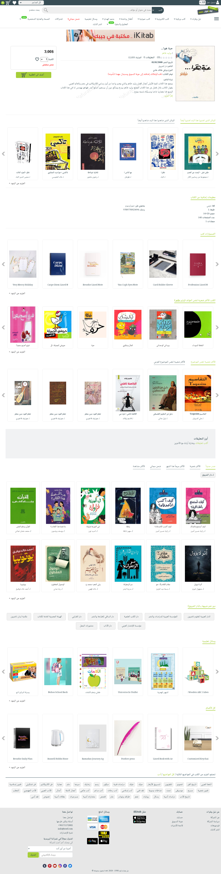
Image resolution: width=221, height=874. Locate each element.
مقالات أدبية (59, 797)
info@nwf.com (65, 829)
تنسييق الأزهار (154, 784)
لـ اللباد (163, 177)
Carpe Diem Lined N (58, 285)
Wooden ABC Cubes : (198, 692)
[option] (198, 153)
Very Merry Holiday (23, 285)
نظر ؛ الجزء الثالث (22, 172)
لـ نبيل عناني (162, 418)
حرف (140, 784)
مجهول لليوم (197, 589)
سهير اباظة (127, 531)
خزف (131, 784)
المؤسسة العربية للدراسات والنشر (163, 617)
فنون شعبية (203, 791)
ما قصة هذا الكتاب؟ (58, 527)
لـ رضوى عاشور (93, 177)
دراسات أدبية (169, 797)
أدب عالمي (84, 791)
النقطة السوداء (198, 345)
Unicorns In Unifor (128, 692)
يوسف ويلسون (57, 531)
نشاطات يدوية (155, 791)
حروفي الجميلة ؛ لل (58, 345)
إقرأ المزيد (168, 96)
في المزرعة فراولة (93, 527)
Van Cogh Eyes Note (128, 285)
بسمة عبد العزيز (162, 589)
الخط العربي (206, 784)
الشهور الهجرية (162, 692)
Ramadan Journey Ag (93, 759)
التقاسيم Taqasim (198, 414)
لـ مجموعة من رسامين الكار (198, 177)
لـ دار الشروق (208, 475)
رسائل (156, 797)
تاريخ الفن (191, 784)
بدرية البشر (127, 589)
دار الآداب (108, 626)
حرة (92, 345)
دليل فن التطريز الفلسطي (163, 414)
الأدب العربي (46, 791)
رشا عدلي (57, 589)
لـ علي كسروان (198, 418)
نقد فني (140, 791)
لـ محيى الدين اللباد (23, 177)
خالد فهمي (92, 589)
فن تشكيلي (31, 784)
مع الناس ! (128, 172)
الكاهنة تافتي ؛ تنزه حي (128, 414)
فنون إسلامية (15, 784)
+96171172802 (65, 825)
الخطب (16, 791)
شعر (136, 797)
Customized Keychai (198, 759)
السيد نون (92, 531)
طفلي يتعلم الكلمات (92, 692)
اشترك (33, 855)
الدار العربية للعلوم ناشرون (199, 617)
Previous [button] (217, 154)
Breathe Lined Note (93, 285)
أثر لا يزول (198, 584)
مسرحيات (74, 797)
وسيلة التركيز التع (22, 692)
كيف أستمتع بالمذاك (198, 527)
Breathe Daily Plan (22, 759)
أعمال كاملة (70, 791)
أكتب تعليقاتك (201, 443)
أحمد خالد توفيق (22, 589)
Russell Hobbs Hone (58, 759)
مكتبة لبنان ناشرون (19, 617)
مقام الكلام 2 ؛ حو (163, 584)
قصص (103, 797)
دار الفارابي (76, 617)
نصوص (46, 797)
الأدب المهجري (30, 791)
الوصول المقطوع (58, 584)
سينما (77, 784)
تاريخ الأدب (185, 797)
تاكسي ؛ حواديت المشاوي (58, 172)
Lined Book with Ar (163, 759)
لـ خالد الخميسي (58, 177)
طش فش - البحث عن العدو (198, 172)
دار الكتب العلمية (131, 617)
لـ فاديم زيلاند (128, 418)
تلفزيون (168, 784)
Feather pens (128, 759)
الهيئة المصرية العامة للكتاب (49, 617)
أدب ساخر (98, 791)
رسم (97, 784)
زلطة (128, 527)
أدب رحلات (112, 791)
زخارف (87, 784)
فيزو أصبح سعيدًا (23, 345)
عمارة (59, 784)
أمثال (58, 791)
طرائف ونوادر (124, 797)
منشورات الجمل (86, 626)
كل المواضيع (168, 775)
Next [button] (4, 154)
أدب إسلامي (127, 791)
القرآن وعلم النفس (23, 527)
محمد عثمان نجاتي (22, 531)
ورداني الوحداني (163, 345)
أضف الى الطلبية (36, 75)
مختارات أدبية (89, 797)
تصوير (180, 784)
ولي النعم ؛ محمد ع (93, 584)
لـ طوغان (128, 177)
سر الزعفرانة (128, 584)
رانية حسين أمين (197, 531)
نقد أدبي (34, 797)
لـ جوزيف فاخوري (93, 418)
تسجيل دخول (210, 2)
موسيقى (179, 791)
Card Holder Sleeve (163, 285)
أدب (159, 775)
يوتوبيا (23, 584)
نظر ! (163, 172)
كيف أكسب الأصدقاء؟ (163, 527)
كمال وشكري (128, 345)
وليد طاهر (166, 53)
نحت (168, 791)
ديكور (106, 784)
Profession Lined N (198, 285)
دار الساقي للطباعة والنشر (103, 617)
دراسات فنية (119, 784)
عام (68, 784)
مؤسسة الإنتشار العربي (131, 626)
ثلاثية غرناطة (93, 172)
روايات (146, 797)
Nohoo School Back (58, 692)
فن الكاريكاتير (46, 784)
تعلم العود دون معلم (93, 414)
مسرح (190, 791)
